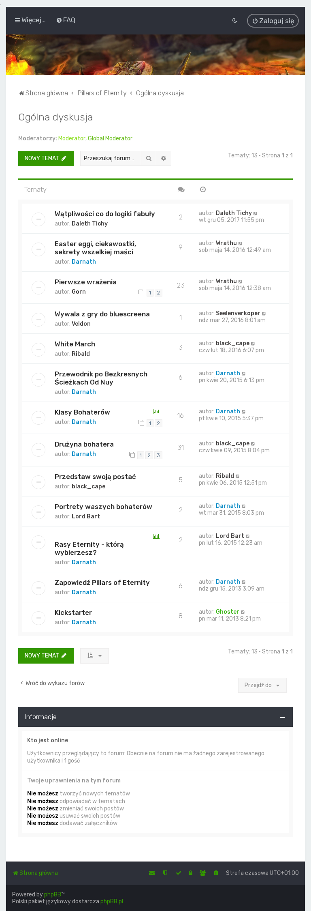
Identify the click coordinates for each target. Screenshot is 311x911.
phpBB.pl (111, 901)
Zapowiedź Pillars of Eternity (102, 582)
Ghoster (227, 611)
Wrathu (226, 243)
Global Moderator (110, 138)
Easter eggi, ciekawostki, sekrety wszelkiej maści (95, 248)
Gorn (79, 291)
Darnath (84, 261)
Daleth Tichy (90, 223)
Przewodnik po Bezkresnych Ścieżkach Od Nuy (101, 378)
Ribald (81, 353)
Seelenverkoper (238, 313)
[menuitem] (65, 20)
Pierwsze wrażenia (86, 282)
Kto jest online (47, 740)
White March (75, 344)
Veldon (81, 323)
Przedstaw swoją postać (95, 477)
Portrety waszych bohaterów (103, 507)
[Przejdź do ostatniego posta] (255, 213)
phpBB (52, 894)
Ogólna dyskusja (55, 117)
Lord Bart (86, 516)
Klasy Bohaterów (82, 412)
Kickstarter (73, 612)
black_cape (232, 343)
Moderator (71, 138)
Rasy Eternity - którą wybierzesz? (89, 548)
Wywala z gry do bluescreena (102, 314)
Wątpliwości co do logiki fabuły (105, 214)
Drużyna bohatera (84, 444)
